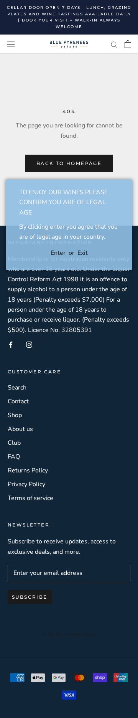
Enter (58, 253)
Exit (82, 253)
